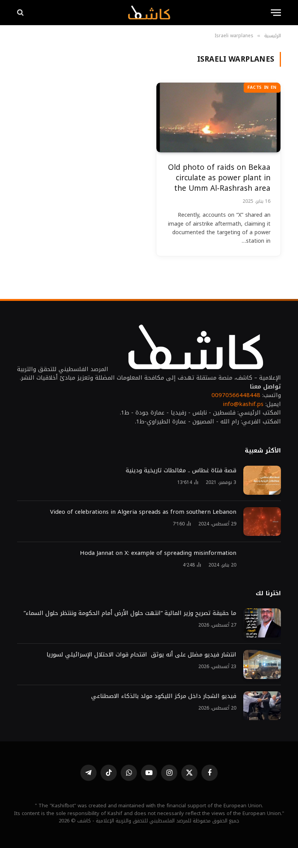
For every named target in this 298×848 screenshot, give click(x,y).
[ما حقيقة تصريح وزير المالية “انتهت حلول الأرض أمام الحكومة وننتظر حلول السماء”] (262, 622)
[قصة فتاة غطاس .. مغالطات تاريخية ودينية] (262, 480)
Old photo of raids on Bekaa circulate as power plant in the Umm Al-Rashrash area (219, 177)
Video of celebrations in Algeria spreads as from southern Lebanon (143, 512)
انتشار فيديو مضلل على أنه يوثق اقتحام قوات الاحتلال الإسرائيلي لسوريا (141, 655)
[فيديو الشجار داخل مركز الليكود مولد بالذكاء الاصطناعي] (262, 705)
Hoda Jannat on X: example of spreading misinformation (158, 553)
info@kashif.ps (243, 404)
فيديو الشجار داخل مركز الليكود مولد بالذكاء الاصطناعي (163, 696)
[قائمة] (276, 12)
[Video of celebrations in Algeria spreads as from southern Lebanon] (262, 521)
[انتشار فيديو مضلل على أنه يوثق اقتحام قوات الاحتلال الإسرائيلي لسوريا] (262, 664)
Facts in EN (262, 87)
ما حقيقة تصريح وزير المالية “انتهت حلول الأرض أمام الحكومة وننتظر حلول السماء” (130, 613)
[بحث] (21, 12)
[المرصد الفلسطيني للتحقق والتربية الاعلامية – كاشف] (148, 12)
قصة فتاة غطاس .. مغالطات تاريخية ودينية (181, 470)
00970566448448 (235, 395)
